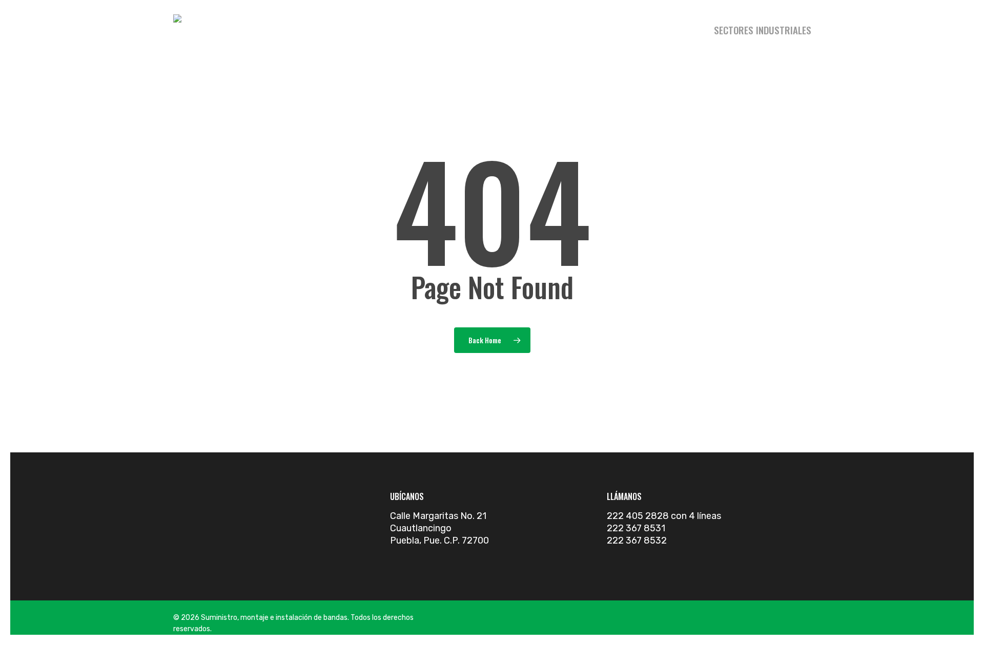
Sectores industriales (762, 30)
